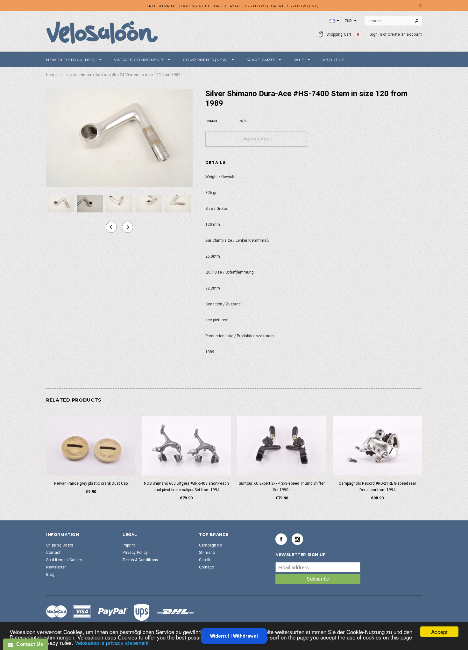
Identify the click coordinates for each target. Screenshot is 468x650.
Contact (53, 552)
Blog (50, 574)
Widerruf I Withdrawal (234, 636)
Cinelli (204, 560)
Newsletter (56, 567)
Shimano (207, 552)
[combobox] (393, 21)
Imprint (129, 545)
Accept (439, 632)
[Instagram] (297, 539)
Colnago (206, 567)
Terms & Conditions (140, 560)
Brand (211, 121)
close (420, 5)
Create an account (405, 34)
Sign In (376, 34)
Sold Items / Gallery (64, 560)
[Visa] (120, 612)
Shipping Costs (59, 545)
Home (51, 75)
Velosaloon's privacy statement (112, 642)
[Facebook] (281, 539)
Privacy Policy (135, 552)
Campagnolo (210, 545)
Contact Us (28, 644)
